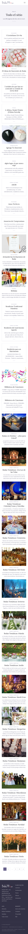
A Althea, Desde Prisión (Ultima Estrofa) (14, 111)
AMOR (14, 185)
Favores (14, 288)
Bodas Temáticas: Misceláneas (14, 793)
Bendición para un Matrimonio (14, 350)
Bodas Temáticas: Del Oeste (14, 570)
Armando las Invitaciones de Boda (14, 258)
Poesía (14, 107)
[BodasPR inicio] (8, 2)
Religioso (14, 33)
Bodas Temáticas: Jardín (14, 665)
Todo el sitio (5, 916)
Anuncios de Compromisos (14, 221)
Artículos (14, 68)
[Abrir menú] (24, 2)
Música (17, 895)
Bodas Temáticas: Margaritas (13, 729)
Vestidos (14, 84)
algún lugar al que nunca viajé (14, 164)
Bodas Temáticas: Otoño (14, 856)
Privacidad (18, 914)
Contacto (17, 911)
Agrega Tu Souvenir (14, 148)
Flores (17, 893)
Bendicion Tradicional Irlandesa (14, 307)
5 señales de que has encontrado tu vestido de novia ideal (14, 88)
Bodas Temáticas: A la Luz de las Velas (14, 471)
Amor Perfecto (14, 204)
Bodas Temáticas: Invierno (14, 602)
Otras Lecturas (14, 182)
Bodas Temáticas (14, 467)
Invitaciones (14, 254)
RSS (16, 916)
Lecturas (17, 887)
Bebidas (14, 291)
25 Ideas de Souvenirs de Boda (14, 71)
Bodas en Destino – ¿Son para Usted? (14, 437)
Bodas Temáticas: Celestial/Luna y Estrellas (14, 505)
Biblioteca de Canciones (14, 387)
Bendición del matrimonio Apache (14, 329)
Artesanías (18, 898)
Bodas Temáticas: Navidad (14, 824)
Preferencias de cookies (15, 927)
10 (19, 869)
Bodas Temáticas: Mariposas (14, 761)
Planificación (14, 145)
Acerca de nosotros (20, 909)
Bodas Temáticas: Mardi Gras (14, 697)
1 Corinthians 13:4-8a (14, 35)
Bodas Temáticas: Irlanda (14, 633)
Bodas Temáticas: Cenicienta (14, 538)
